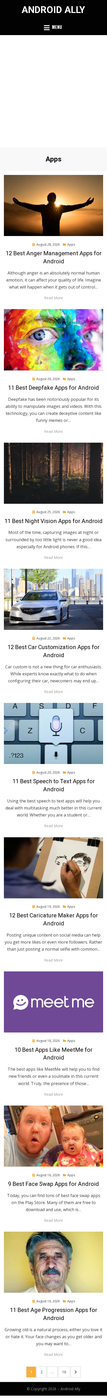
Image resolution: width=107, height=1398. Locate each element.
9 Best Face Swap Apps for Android (53, 1184)
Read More (53, 297)
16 (66, 1371)
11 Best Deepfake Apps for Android (53, 387)
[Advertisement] (53, 91)
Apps (71, 244)
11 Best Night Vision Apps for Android (53, 521)
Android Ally (53, 9)
